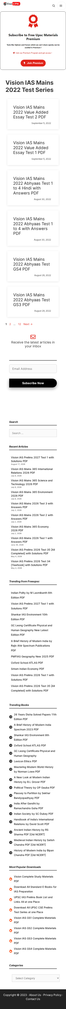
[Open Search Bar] (53, 6)
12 (20, 324)
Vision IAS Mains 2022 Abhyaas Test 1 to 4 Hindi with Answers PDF (33, 185)
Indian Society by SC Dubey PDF (33, 813)
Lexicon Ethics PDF (25, 761)
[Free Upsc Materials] (12, 4)
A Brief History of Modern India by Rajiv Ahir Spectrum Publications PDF (31, 645)
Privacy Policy (52, 995)
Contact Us (33, 999)
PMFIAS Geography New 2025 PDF (32, 656)
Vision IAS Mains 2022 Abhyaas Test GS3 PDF (31, 299)
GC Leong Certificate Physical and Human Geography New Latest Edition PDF (31, 630)
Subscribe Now (33, 383)
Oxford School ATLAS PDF (27, 662)
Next (27, 324)
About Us (35, 995)
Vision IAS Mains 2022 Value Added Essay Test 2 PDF (30, 112)
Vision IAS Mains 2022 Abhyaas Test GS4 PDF (31, 264)
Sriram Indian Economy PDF (27, 668)
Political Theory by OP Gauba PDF (34, 787)
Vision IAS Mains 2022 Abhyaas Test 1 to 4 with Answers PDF (33, 226)
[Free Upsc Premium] (33, 41)
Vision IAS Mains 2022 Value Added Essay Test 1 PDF (30, 147)
